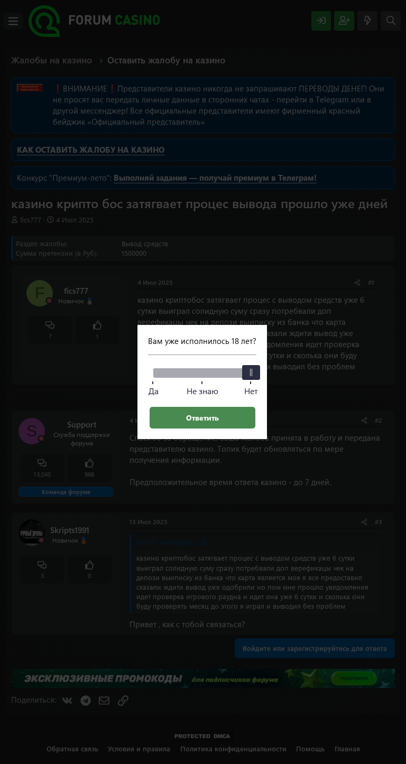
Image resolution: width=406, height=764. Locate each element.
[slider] (251, 372)
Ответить (202, 418)
